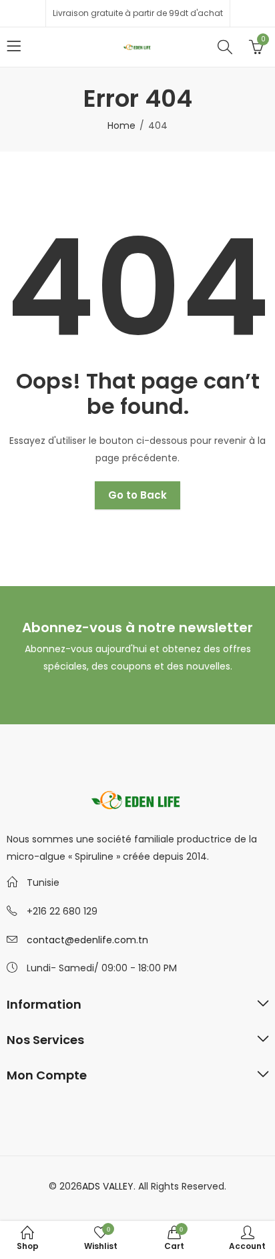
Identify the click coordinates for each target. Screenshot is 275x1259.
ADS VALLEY (107, 1186)
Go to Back (137, 495)
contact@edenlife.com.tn (87, 940)
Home (121, 125)
